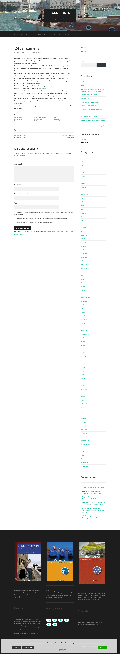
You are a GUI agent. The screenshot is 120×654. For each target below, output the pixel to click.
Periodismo (84, 319)
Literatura (84, 301)
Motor (83, 308)
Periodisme (84, 316)
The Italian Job (95, 499)
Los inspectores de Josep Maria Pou (91, 109)
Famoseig (83, 242)
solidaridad (84, 400)
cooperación (84, 194)
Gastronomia (85, 264)
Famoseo (83, 246)
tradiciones (84, 429)
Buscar (83, 61)
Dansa (82, 205)
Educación (84, 231)
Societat (83, 396)
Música (83, 312)
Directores (84, 216)
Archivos (83, 139)
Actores (83, 158)
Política (83, 327)
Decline (16, 647)
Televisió (83, 418)
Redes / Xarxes (85, 356)
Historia (83, 279)
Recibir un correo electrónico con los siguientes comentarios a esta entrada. (42, 218)
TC (27, 52)
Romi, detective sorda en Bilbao (90, 82)
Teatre (82, 407)
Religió (83, 367)
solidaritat (84, 404)
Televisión (84, 426)
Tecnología (84, 415)
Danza (82, 209)
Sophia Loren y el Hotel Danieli (95, 487)
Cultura (83, 202)
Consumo (83, 187)
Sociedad (83, 393)
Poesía (83, 323)
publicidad (84, 341)
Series (82, 385)
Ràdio (82, 349)
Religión (83, 371)
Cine (82, 165)
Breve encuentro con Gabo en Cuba (91, 113)
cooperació (84, 191)
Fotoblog (83, 249)
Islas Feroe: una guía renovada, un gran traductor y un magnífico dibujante (92, 90)
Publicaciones (85, 334)
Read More (88, 643)
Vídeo (82, 455)
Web (16, 203)
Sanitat (83, 382)
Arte (82, 161)
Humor (83, 283)
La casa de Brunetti (97, 504)
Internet (83, 290)
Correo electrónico (21, 194)
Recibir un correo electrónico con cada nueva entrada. (35, 223)
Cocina (83, 176)
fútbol (82, 260)
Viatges (83, 451)
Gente (82, 275)
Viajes (75, 34)
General (19, 130)
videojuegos (84, 462)
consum (83, 183)
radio (82, 352)
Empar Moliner (18, 117)
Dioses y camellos (20, 137)
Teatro (82, 411)
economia (83, 224)
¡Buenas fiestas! (85, 85)
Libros (82, 294)
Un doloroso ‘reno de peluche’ (89, 116)
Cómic (82, 180)
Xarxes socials (85, 466)
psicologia (84, 330)
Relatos (66, 34)
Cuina (82, 198)
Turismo (83, 437)
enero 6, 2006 (19, 52)
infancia (83, 286)
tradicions (84, 433)
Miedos (55, 117)
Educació (83, 227)
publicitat (83, 345)
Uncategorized (85, 440)
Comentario (18, 164)
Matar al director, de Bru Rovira (90, 102)
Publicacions (84, 338)
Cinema (83, 169)
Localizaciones (85, 305)
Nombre (17, 185)
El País (44, 88)
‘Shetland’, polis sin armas (88, 105)
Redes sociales (85, 360)
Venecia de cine (41, 34)
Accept (102, 647)
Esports (83, 238)
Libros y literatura (86, 297)
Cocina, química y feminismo (89, 94)
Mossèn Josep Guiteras (40, 117)
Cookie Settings (28, 647)
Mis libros (28, 34)
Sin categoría (84, 389)
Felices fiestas (85, 98)
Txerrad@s (60, 12)
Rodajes (83, 374)
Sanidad (83, 378)
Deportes (83, 213)
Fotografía (84, 253)
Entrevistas (56, 34)
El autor (17, 34)
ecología (83, 220)
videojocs (83, 459)
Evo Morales (67, 137)
